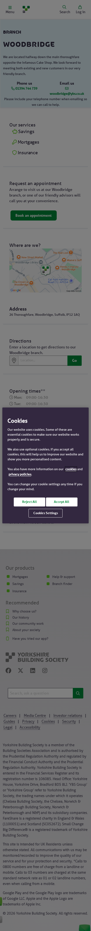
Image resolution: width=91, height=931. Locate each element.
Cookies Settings (45, 513)
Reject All (29, 502)
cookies (71, 469)
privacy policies (20, 474)
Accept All (61, 502)
